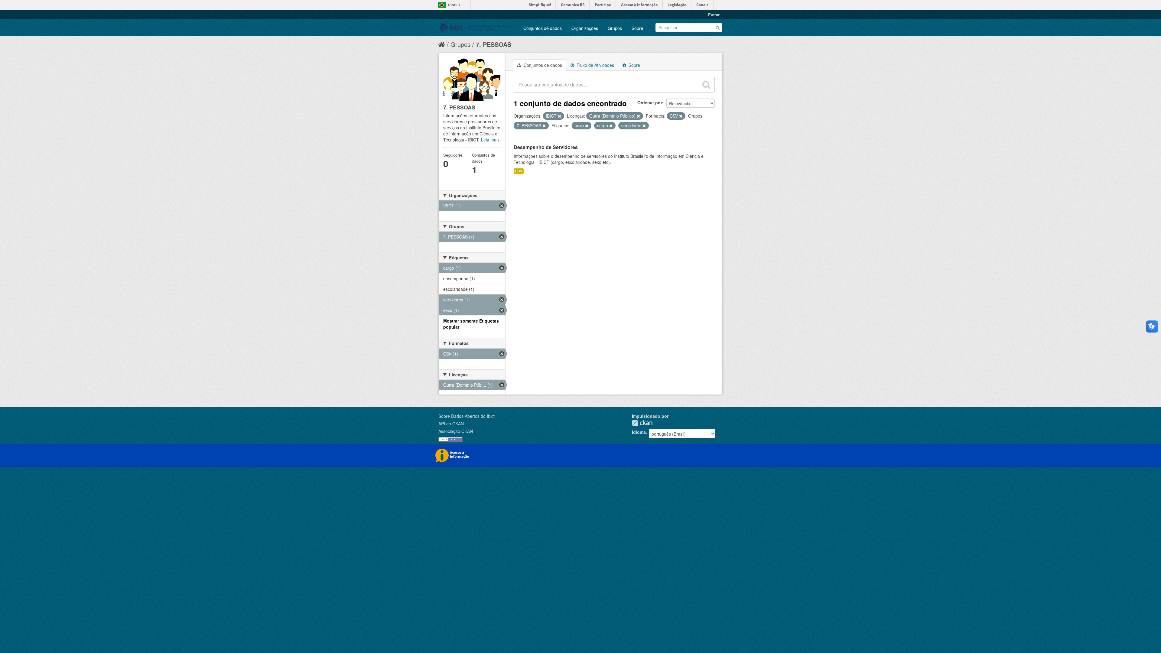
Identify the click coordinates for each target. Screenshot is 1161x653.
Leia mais (490, 140)
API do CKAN (451, 424)
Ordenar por (649, 102)
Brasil (454, 5)
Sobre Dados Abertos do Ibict (466, 416)
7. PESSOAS (493, 44)
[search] (706, 84)
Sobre (637, 28)
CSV (518, 171)
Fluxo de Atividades (594, 65)
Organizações (584, 28)
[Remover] (559, 116)
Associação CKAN (455, 431)
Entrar (714, 15)
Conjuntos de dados (542, 28)
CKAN (642, 423)
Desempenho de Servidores (546, 147)
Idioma (639, 432)
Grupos (615, 28)
